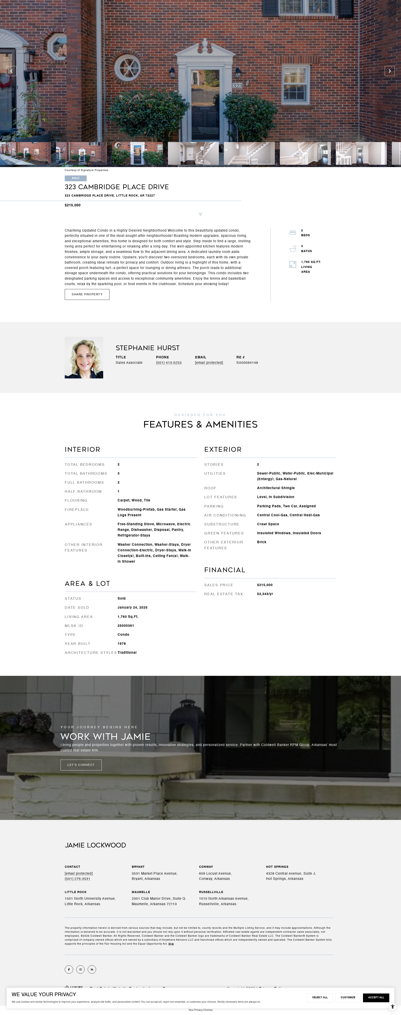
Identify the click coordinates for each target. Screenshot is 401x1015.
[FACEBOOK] (69, 969)
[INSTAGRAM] (80, 969)
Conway (206, 866)
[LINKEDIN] (92, 969)
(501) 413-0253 (169, 363)
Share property (87, 294)
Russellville (211, 892)
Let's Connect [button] (81, 765)
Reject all (320, 997)
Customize (348, 997)
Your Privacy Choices (200, 1010)
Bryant (138, 866)
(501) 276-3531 (77, 879)
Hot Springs (277, 866)
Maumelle (141, 892)
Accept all (376, 997)
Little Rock (76, 892)
